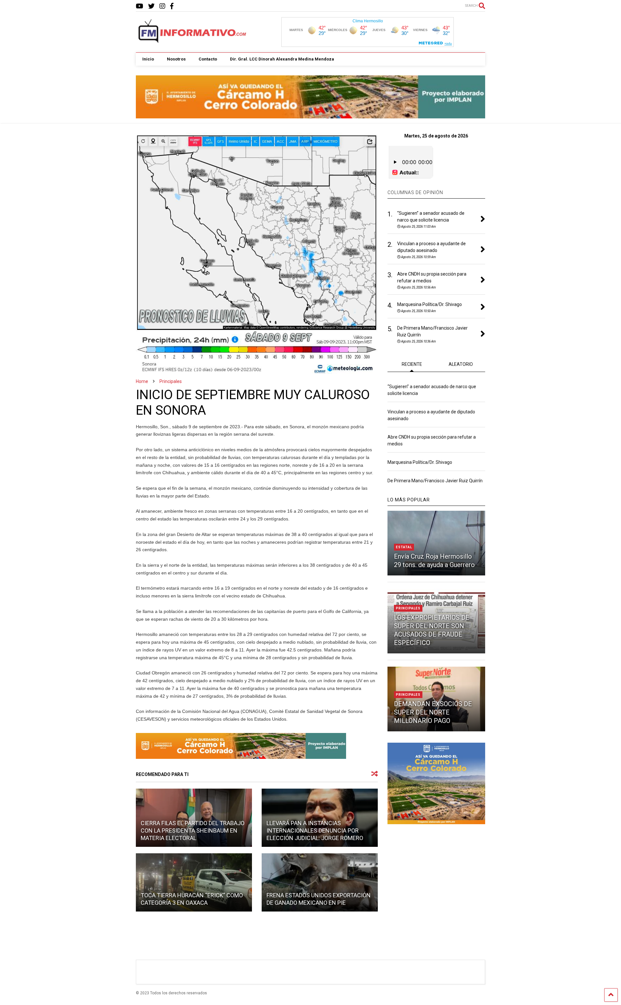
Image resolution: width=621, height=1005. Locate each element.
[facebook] (171, 6)
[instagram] (162, 6)
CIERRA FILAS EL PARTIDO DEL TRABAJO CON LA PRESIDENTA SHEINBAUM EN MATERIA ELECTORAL (193, 831)
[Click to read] (194, 882)
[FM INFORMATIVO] (193, 41)
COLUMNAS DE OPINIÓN (415, 192)
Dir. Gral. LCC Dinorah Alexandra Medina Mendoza (282, 59)
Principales (408, 608)
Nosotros (176, 59)
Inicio (148, 59)
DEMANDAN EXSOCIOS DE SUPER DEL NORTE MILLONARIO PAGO (433, 712)
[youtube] (139, 6)
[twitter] (151, 6)
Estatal (404, 547)
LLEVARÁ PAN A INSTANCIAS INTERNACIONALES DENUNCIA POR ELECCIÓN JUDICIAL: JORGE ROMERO (315, 831)
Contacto (208, 59)
